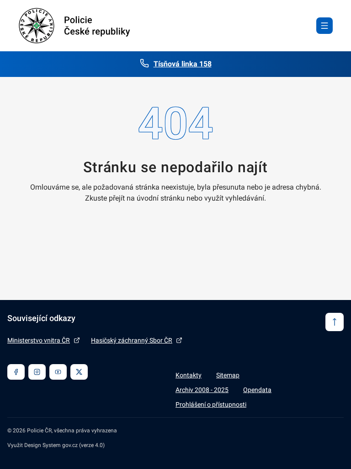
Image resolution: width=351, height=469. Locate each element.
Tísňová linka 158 (183, 64)
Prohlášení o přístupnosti (211, 404)
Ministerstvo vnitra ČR (38, 340)
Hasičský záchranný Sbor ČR (131, 340)
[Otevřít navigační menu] (324, 25)
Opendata (257, 389)
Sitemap (227, 375)
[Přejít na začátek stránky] (334, 322)
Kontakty (189, 375)
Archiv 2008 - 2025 (202, 389)
